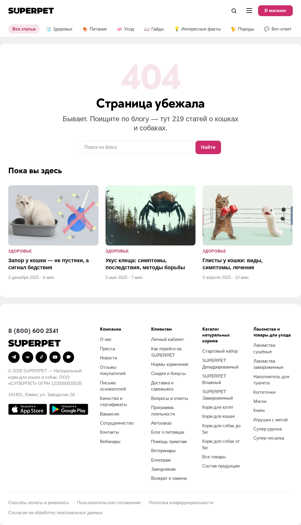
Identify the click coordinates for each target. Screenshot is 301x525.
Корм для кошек (218, 416)
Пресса (107, 348)
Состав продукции (221, 465)
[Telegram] (13, 357)
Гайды (154, 28)
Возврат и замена (169, 478)
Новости (108, 357)
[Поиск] (234, 10)
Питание (94, 28)
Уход (125, 28)
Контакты (109, 432)
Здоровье (59, 28)
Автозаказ (161, 422)
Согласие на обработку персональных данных (55, 512)
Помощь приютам (169, 441)
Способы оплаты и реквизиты (38, 502)
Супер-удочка (267, 428)
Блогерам (160, 459)
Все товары (214, 456)
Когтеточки (264, 392)
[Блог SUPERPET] (31, 11)
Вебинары (110, 441)
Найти (208, 147)
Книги (259, 410)
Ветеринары (163, 450)
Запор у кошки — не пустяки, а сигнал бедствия (48, 264)
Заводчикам (163, 469)
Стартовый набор (220, 351)
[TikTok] (41, 357)
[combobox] (136, 147)
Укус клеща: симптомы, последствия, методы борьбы (145, 264)
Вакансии (109, 413)
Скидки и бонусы (168, 373)
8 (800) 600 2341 (33, 331)
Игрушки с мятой (270, 419)
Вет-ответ (277, 28)
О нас (106, 339)
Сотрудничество (116, 422)
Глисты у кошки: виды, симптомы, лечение (232, 264)
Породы (242, 28)
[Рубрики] (249, 10)
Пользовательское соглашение (109, 502)
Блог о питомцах (168, 432)
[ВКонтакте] (27, 357)
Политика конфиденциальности (181, 502)
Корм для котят (217, 407)
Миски (259, 401)
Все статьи (24, 28)
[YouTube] (55, 357)
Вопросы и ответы (169, 398)
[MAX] (68, 357)
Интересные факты (197, 28)
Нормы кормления (169, 364)
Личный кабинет (167, 339)
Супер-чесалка (268, 437)
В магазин (275, 10)
